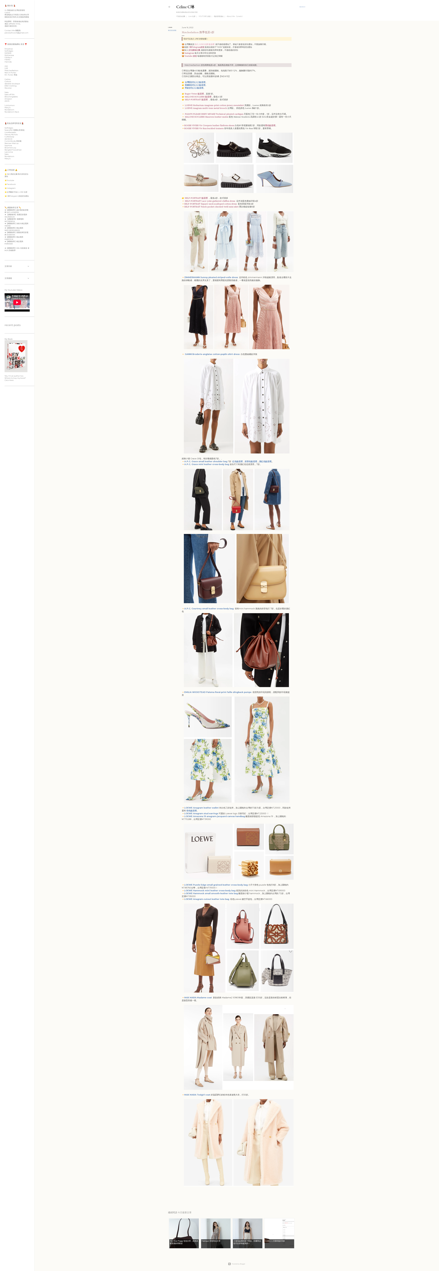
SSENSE (8, 53)
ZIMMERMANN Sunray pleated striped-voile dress (211, 277)
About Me (231, 16)
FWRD (7, 60)
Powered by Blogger (238, 1264)
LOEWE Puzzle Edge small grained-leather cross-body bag (216, 885)
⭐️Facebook (10, 184)
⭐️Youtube (9, 180)
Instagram (189, 53)
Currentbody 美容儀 (13, 141)
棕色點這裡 (191, 810)
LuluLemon (10, 105)
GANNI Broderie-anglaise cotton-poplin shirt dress (212, 354)
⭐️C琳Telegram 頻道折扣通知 (17, 196)
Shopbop (9, 49)
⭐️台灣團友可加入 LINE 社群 (16, 192)
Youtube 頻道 (191, 56)
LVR (6, 68)
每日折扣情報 (172, 30)
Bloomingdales (11, 97)
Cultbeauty (9, 137)
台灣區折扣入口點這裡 (195, 82)
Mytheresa (9, 55)
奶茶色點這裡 (251, 461)
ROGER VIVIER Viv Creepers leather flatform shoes (209, 125)
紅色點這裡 (237, 461)
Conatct (239, 16)
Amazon (8, 99)
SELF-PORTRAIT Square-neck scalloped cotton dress (210, 203)
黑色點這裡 (270, 125)
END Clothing (10, 86)
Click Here (9, 380)
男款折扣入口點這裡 (194, 88)
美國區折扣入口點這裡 (195, 85)
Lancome (9, 152)
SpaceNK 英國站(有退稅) (15, 130)
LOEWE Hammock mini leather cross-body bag (210, 890)
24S (6, 66)
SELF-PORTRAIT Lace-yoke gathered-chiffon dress (210, 201)
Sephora (8, 145)
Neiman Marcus (11, 143)
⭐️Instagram (10, 188)
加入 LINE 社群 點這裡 (204, 44)
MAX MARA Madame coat (198, 997)
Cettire (8, 79)
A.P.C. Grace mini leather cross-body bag (206, 464)
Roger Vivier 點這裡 (194, 93)
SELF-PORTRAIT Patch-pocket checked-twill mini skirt (211, 206)
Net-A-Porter (10, 73)
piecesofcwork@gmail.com (16, 33)
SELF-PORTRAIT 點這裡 (196, 99)
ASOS (7, 101)
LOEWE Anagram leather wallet (201, 808)
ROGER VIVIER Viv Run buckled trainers (204, 128)
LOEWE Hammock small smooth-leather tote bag (211, 893)
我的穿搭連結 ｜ (220, 16)
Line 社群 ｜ (192, 16)
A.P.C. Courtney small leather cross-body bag (209, 608)
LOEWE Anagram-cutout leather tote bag (206, 899)
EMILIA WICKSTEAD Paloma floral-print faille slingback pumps (217, 692)
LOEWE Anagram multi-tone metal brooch (206, 108)
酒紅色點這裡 (265, 461)
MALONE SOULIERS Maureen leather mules (206, 116)
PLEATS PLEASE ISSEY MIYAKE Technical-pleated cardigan (214, 114)
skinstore (8, 139)
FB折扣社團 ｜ (181, 16)
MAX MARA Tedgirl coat (197, 1095)
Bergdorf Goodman (13, 150)
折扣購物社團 (194, 50)
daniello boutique (12, 84)
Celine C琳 (185, 6)
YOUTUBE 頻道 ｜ (206, 16)
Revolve (8, 88)
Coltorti (8, 81)
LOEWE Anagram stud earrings (201, 813)
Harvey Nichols (11, 134)
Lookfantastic (10, 132)
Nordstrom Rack (12, 112)
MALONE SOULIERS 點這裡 (198, 96)
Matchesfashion (11, 70)
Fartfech (8, 57)
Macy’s (7, 107)
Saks (6, 92)
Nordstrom (9, 110)
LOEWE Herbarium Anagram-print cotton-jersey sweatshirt (214, 105)
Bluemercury (10, 148)
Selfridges (9, 51)
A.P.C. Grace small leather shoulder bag (205, 461)
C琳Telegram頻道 (197, 47)
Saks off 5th (10, 94)
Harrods (8, 62)
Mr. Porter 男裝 (11, 75)
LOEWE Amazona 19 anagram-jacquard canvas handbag (214, 816)
